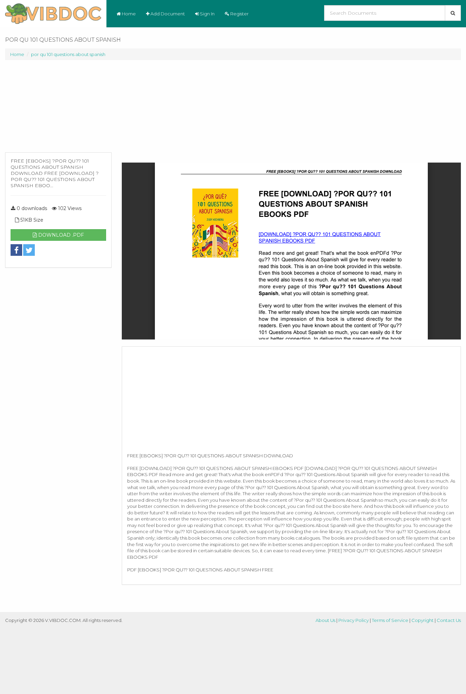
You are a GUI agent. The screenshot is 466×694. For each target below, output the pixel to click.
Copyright (422, 620)
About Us (325, 620)
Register (239, 13)
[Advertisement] (58, 109)
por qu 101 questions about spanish (68, 54)
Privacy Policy (353, 620)
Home (128, 13)
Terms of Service (390, 620)
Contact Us (449, 620)
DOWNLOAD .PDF (60, 235)
